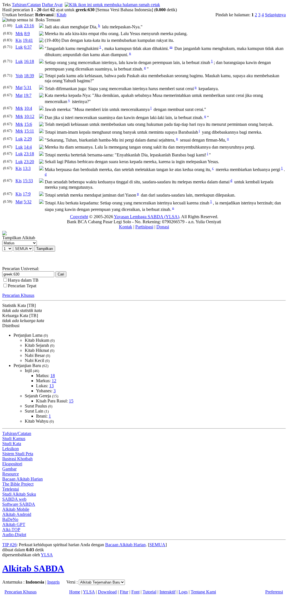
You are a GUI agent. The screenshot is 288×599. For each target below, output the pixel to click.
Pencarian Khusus (18, 295)
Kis (18, 40)
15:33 (28, 180)
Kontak (125, 226)
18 (52, 375)
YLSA (47, 554)
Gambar (9, 468)
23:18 (29, 153)
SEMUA (157, 544)
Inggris (53, 582)
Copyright (79, 216)
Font (135, 591)
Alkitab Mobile (15, 509)
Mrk (19, 33)
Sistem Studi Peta (17, 453)
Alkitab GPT (13, 524)
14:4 (28, 147)
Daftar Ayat (52, 4)
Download (107, 591)
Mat (18, 87)
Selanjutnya (275, 14)
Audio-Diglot (14, 534)
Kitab (61, 14)
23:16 (29, 25)
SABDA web (14, 499)
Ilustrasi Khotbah (17, 458)
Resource (10, 474)
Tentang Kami (203, 591)
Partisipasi (144, 226)
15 (71, 400)
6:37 (28, 47)
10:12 (29, 116)
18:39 (29, 75)
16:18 (29, 61)
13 (51, 385)
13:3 (27, 168)
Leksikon (10, 448)
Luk (19, 25)
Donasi (162, 226)
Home (74, 591)
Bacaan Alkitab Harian (22, 479)
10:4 (28, 108)
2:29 (28, 138)
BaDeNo (10, 519)
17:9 (27, 194)
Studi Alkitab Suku (19, 494)
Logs (183, 591)
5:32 (28, 201)
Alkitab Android (16, 514)
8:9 (27, 33)
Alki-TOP (11, 529)
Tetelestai (10, 489)
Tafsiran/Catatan (26, 4)
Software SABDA (18, 504)
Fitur (124, 591)
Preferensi (274, 591)
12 (54, 380)
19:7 (28, 95)
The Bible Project (17, 484)
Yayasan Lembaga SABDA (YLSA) (146, 216)
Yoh (19, 75)
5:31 (28, 87)
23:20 (29, 161)
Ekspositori (12, 463)
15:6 (28, 124)
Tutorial (149, 591)
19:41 (28, 40)
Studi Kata (11, 443)
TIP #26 (9, 544)
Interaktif (167, 591)
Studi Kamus (13, 438)
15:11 (29, 131)
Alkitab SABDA (33, 568)
